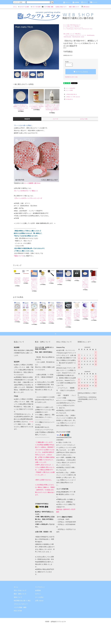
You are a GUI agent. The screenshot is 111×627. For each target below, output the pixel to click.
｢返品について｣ (19, 256)
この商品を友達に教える (71, 94)
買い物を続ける (69, 99)
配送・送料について (20, 594)
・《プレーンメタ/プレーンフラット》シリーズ (73, 27)
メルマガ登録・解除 (20, 607)
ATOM (20, 611)
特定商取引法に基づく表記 (71, 77)
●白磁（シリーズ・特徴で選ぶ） (73, 26)
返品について (18, 597)
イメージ (55, 119)
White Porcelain (78, 28)
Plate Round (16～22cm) (87, 28)
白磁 (68, 24)
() (94, 2)
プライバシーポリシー (21, 604)
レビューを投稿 (69, 90)
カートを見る (39, 597)
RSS (15, 611)
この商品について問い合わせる (72, 96)
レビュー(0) (83, 119)
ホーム (64, 24)
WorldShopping (70, 28)
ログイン (38, 594)
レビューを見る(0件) (70, 88)
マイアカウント (40, 587)
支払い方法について (20, 590)
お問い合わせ (39, 600)
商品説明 (27, 119)
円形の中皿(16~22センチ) (75, 24)
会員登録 (38, 590)
